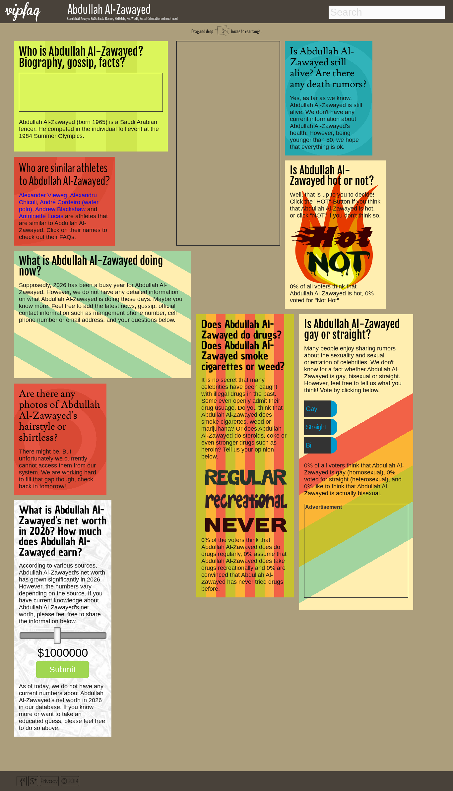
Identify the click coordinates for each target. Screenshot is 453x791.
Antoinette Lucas (41, 216)
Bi (308, 445)
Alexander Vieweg (43, 195)
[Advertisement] (228, 142)
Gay (311, 408)
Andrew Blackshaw (60, 209)
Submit (62, 669)
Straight (316, 427)
